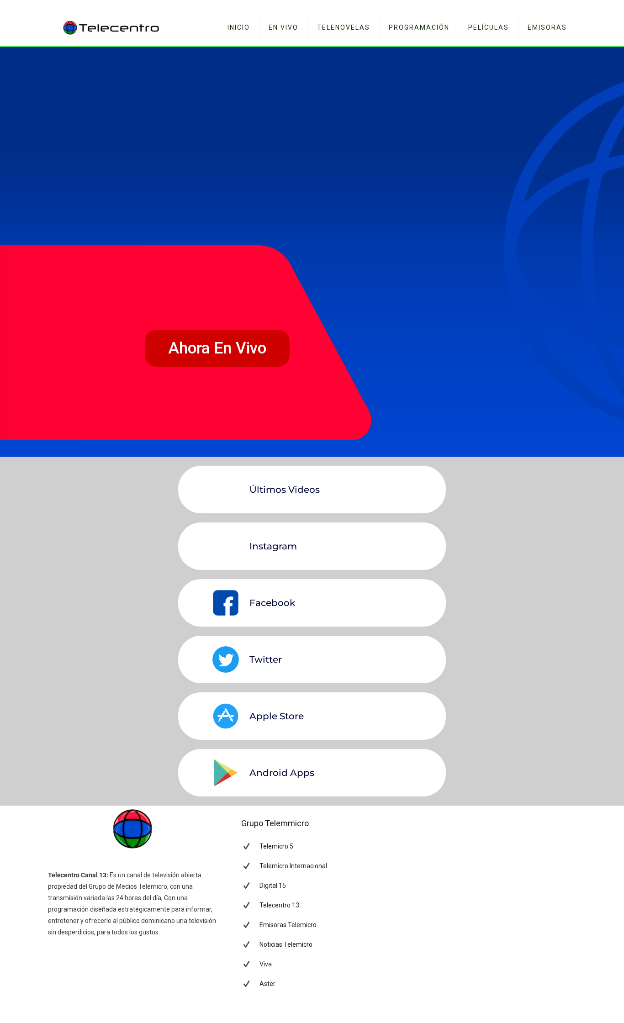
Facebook (272, 602)
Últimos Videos (284, 489)
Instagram (273, 546)
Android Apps (281, 772)
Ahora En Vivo (217, 348)
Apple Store (276, 716)
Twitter (265, 659)
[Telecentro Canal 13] (111, 27)
